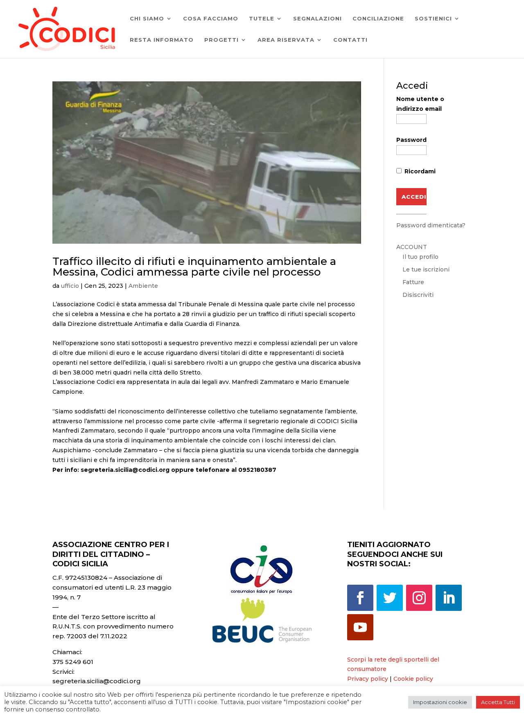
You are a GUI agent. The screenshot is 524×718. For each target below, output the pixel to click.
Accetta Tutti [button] (498, 702)
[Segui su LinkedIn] (449, 598)
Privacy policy (367, 678)
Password (411, 140)
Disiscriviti (418, 294)
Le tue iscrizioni (425, 269)
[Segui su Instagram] (419, 598)
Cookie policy (413, 678)
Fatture (413, 282)
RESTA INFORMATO (162, 40)
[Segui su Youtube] (360, 627)
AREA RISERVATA (285, 40)
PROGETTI (221, 40)
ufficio (70, 285)
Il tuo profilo (420, 256)
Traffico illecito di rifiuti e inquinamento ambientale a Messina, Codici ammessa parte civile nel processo (194, 266)
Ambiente (143, 285)
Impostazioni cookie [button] (440, 702)
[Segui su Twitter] (390, 598)
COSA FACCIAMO (210, 19)
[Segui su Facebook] (360, 598)
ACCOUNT (411, 247)
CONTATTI (350, 40)
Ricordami (419, 171)
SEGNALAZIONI (317, 19)
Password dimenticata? (430, 225)
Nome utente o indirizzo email (420, 103)
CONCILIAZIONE (378, 19)
